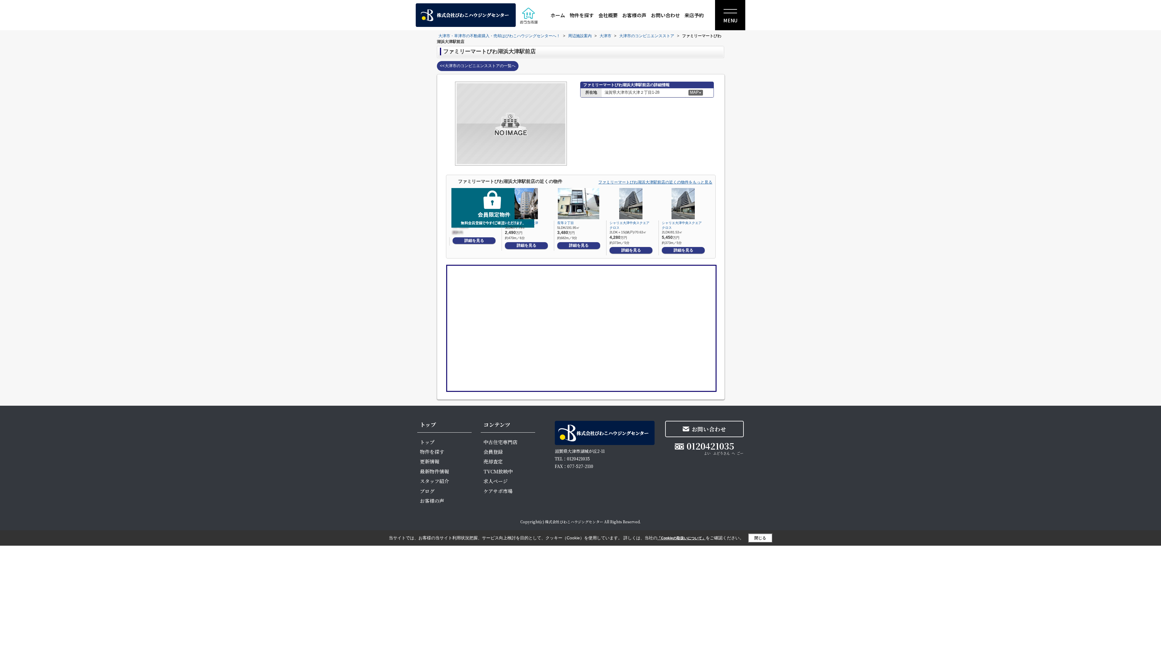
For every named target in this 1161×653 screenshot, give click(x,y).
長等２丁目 (565, 223)
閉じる (760, 538)
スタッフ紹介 (434, 481)
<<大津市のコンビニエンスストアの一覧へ (477, 65)
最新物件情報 (434, 471)
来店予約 (694, 15)
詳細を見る (474, 240)
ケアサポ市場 (497, 491)
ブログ (427, 491)
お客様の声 (634, 15)
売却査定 (493, 461)
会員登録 (493, 451)
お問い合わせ (665, 15)
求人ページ (495, 481)
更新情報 (429, 461)
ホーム (558, 15)
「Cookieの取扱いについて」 (681, 538)
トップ (427, 442)
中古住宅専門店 (500, 442)
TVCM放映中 (498, 471)
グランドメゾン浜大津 (521, 223)
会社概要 (608, 15)
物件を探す (582, 15)
